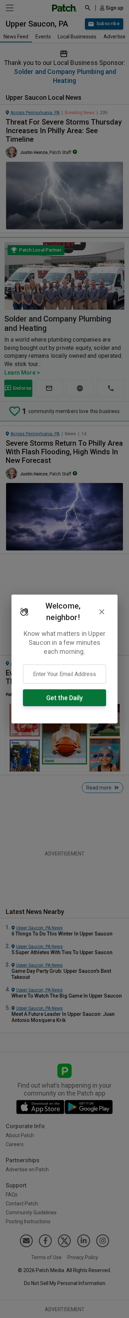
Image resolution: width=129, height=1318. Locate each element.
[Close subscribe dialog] (102, 612)
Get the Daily (64, 698)
